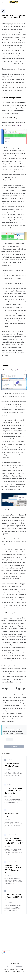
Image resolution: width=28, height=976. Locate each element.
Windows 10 (9, 739)
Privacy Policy (8, 971)
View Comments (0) (13, 746)
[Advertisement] (14, 933)
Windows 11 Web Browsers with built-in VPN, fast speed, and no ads (13, 869)
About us (6, 969)
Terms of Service (19, 969)
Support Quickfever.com (18, 971)
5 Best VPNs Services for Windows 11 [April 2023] (13, 897)
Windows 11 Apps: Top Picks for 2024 (13, 815)
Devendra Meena (19, 966)
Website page (18, 125)
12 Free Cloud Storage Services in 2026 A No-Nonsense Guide (13, 790)
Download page (21, 370)
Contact (12, 969)
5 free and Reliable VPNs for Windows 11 (13, 765)
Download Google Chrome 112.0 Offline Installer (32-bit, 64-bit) (13, 840)
